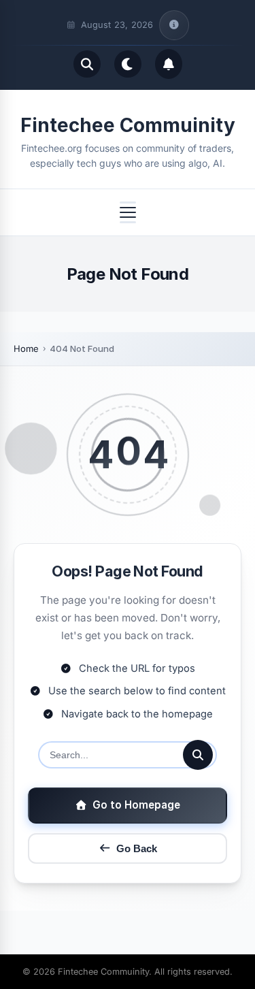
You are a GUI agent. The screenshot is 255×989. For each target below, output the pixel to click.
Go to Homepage (136, 804)
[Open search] (87, 64)
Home (26, 348)
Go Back (136, 848)
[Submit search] (198, 755)
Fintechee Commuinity (127, 125)
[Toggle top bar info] (174, 25)
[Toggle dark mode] (127, 64)
